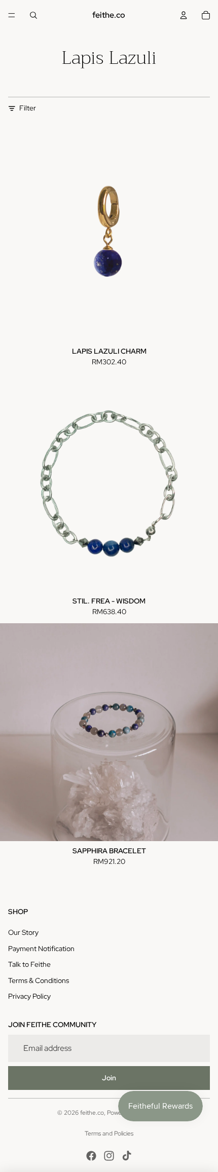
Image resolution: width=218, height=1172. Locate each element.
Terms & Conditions (38, 980)
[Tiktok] (127, 1156)
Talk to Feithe (29, 964)
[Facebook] (91, 1156)
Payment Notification (41, 948)
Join (109, 1077)
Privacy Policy (29, 996)
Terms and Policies (109, 1133)
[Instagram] (109, 1156)
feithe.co (92, 1113)
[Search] (33, 15)
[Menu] (11, 15)
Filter (27, 107)
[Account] (183, 15)
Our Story (23, 932)
